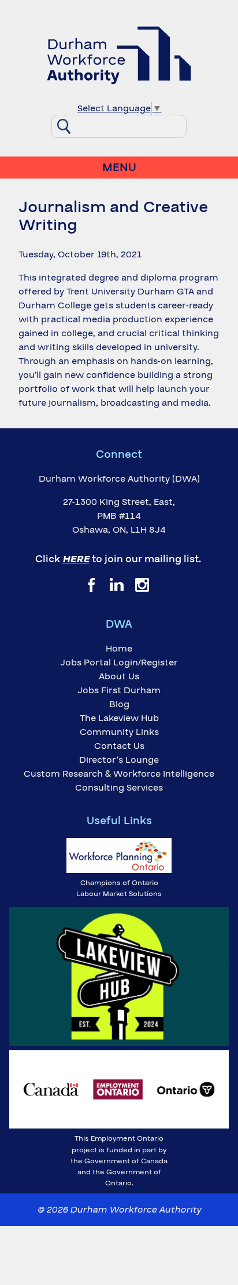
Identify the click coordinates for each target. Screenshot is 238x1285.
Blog (119, 704)
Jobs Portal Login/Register (119, 662)
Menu (119, 167)
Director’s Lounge (119, 759)
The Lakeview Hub (119, 718)
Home (119, 648)
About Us (119, 676)
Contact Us (119, 746)
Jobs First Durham (119, 690)
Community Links (119, 732)
